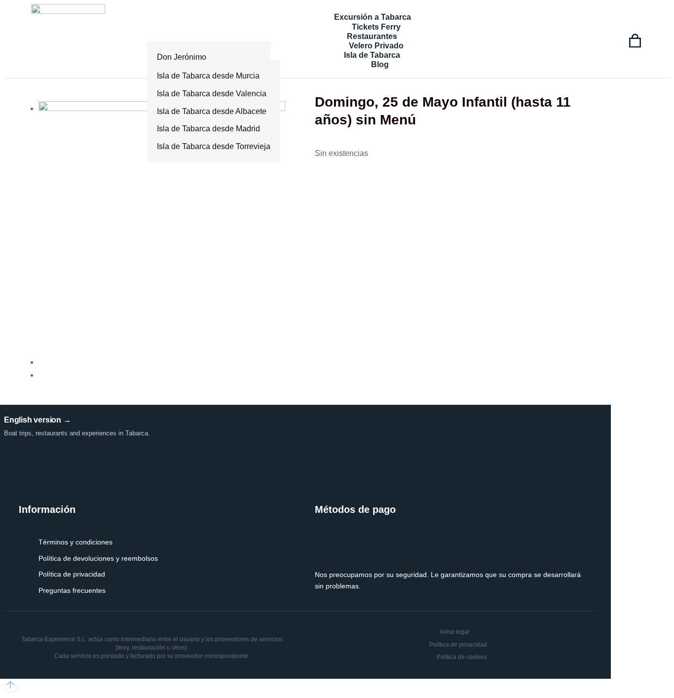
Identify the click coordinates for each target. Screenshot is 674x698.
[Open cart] (635, 41)
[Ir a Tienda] (10, 688)
